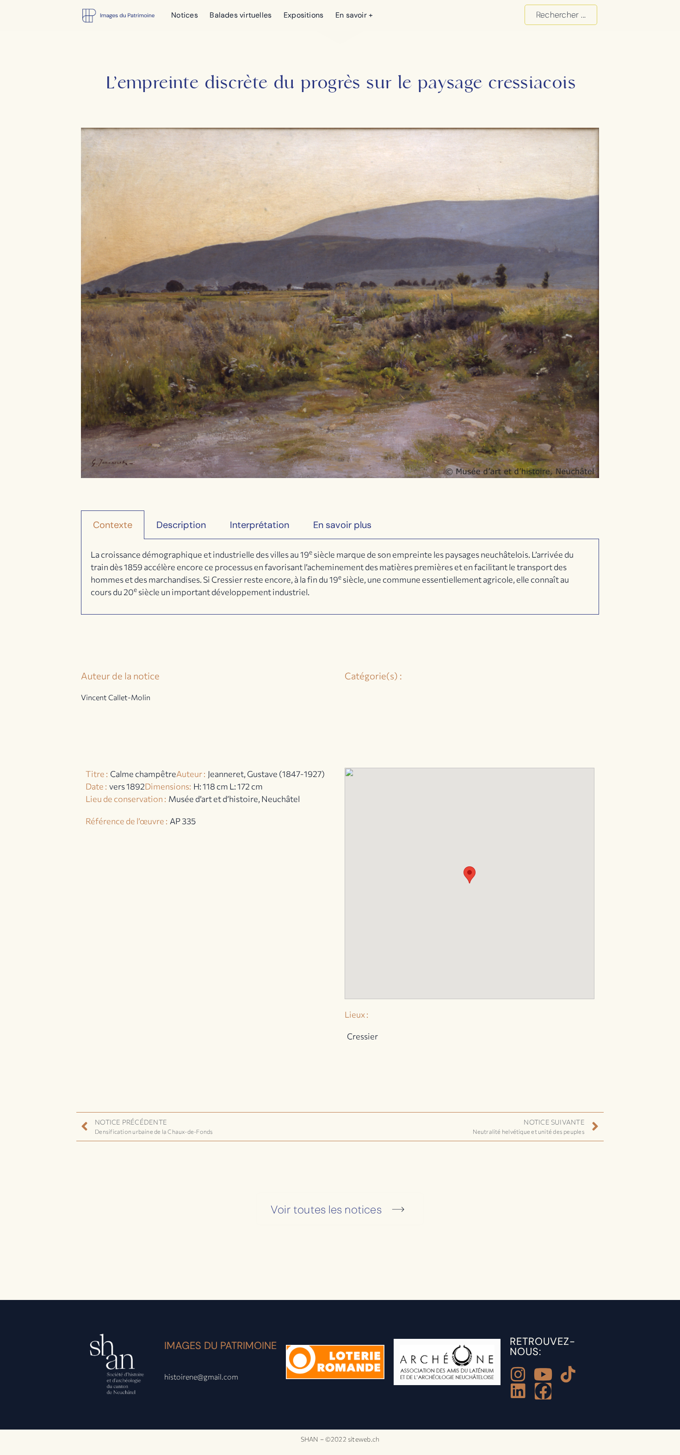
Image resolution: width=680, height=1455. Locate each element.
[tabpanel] (340, 577)
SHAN (310, 1439)
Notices (184, 15)
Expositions (303, 15)
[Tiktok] (568, 1374)
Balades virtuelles (241, 15)
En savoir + (354, 15)
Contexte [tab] (112, 525)
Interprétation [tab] (259, 525)
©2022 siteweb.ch (352, 1439)
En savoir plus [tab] (342, 525)
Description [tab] (181, 525)
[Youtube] (543, 1374)
